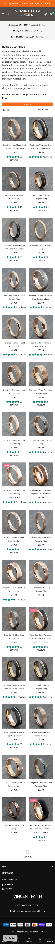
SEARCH (50, 941)
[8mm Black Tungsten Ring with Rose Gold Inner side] (41, 809)
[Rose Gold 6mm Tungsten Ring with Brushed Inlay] (41, 619)
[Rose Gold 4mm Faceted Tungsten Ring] (14, 522)
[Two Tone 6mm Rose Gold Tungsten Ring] (41, 572)
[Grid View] (4, 109)
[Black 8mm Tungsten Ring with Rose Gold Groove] (41, 129)
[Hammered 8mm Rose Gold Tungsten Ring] (41, 374)
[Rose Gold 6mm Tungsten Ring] (14, 809)
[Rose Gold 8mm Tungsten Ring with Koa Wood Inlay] (41, 474)
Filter (27, 104)
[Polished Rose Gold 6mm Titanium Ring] (14, 474)
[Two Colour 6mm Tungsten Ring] (41, 424)
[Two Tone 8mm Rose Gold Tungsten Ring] (14, 572)
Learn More (36, 31)
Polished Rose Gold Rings (15, 94)
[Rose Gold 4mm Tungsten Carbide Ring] (14, 280)
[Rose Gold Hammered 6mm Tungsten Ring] (14, 374)
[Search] (7, 14)
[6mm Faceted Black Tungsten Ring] (41, 179)
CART (40, 941)
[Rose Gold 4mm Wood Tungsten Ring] (14, 179)
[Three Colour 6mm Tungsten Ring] (41, 669)
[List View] (8, 109)
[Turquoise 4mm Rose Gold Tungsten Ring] (41, 767)
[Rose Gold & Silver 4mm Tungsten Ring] (14, 619)
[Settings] (45, 14)
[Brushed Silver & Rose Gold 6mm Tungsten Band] (41, 280)
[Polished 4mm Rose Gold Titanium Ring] (14, 424)
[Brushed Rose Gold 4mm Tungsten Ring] (41, 522)
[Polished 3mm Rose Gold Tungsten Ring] (14, 327)
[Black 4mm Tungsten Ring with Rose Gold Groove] (14, 230)
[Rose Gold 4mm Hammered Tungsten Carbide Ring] (14, 129)
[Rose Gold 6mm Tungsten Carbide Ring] (41, 327)
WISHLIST (28, 941)
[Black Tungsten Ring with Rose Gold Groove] (14, 716)
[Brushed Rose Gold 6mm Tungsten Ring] (41, 716)
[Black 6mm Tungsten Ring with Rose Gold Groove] (14, 669)
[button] (51, 14)
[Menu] (2, 14)
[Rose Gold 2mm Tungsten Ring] (41, 230)
